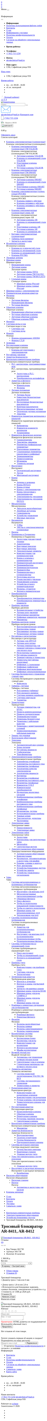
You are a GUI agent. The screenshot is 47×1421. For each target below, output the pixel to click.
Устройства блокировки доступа (20, 1217)
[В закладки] (2, 1245)
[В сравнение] (5, 1245)
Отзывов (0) (11, 1273)
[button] (5, 71)
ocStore (15, 1404)
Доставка (10, 1203)
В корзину (6, 1266)
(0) (2, 1242)
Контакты (10, 28)
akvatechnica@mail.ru (15, 60)
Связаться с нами (14, 1206)
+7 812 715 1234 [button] (8, 1397)
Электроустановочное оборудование (22, 1215)
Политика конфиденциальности (20, 35)
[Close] (2, 1302)
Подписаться (32, 1343)
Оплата (9, 37)
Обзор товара (12, 1271)
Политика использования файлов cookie (24, 25)
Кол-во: (4, 1261)
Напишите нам (26, 114)
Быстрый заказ (18, 1266)
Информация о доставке (17, 33)
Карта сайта (11, 1372)
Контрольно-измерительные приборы (23, 1213)
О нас (8, 30)
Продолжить (7, 1327)
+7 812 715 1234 (13, 53)
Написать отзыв (8, 1297)
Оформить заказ (8, 135)
